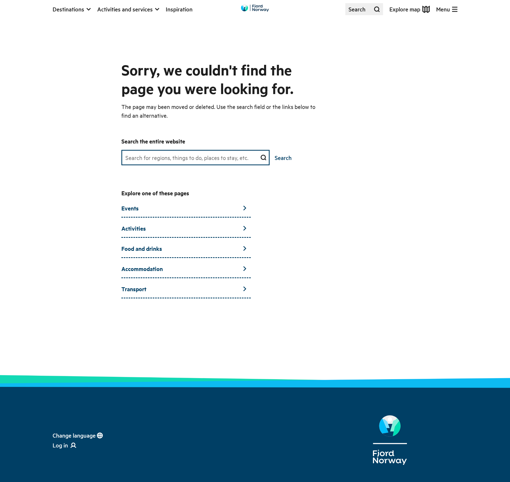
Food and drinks (141, 248)
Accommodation (142, 268)
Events (130, 208)
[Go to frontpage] (255, 8)
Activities (133, 228)
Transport (133, 289)
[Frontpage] (389, 440)
